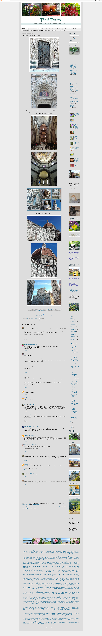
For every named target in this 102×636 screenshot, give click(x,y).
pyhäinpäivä (32, 602)
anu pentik (53, 551)
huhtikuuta (73, 334)
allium (61, 550)
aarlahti (26, 548)
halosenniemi (73, 569)
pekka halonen (68, 596)
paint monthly (53, 594)
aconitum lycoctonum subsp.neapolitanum (43, 548)
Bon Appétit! (76, 165)
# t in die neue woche (39, 310)
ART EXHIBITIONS (40, 28)
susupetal (47, 612)
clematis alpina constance (45, 557)
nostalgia (28, 593)
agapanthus (77, 548)
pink (67, 598)
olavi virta (47, 593)
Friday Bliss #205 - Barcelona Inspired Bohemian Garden (73, 290)
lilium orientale (41, 583)
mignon (59, 589)
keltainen (67, 578)
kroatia (54, 580)
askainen (26, 552)
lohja (66, 583)
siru (31, 609)
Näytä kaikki (77, 108)
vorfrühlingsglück (60, 621)
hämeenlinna (46, 574)
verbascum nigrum (37, 619)
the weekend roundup (64, 614)
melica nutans (32, 589)
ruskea (32, 606)
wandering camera (27, 622)
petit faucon (35, 597)
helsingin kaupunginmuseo (36, 571)
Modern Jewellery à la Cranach (75, 404)
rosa (76, 603)
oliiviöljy (50, 593)
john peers (75, 575)
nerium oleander (72, 592)
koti (46, 580)
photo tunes (70, 597)
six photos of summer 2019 (39, 609)
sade (44, 606)
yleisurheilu (32, 623)
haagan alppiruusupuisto (52, 569)
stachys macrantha (54, 610)
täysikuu (72, 617)
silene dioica (46, 608)
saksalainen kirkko (54, 606)
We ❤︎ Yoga (73, 349)
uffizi (75, 617)
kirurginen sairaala (74, 579)
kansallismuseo (43, 578)
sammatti (77, 606)
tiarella (72, 614)
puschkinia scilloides (61, 601)
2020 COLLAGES (67, 28)
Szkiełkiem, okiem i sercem (74, 65)
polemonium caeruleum (27, 599)
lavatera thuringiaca (68, 582)
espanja (33, 563)
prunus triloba (28, 601)
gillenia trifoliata (54, 567)
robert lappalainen (53, 603)
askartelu (35, 552)
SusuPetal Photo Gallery (73, 71)
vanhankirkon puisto (52, 618)
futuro (57, 566)
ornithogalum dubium (27, 594)
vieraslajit (26, 621)
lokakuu (77, 583)
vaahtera (42, 618)
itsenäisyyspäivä (38, 575)
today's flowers (29, 615)
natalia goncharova (49, 592)
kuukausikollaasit (27, 582)
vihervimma (38, 621)
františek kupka (31, 566)
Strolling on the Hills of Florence (75, 418)
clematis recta (25, 558)
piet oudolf (58, 598)
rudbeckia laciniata (48, 604)
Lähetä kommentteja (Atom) (30, 508)
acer (28, 548)
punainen (40, 601)
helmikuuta (73, 337)
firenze (31, 320)
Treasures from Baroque (74, 364)
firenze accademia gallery (27, 564)
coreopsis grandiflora (32, 558)
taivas (53, 613)
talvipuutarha (59, 613)
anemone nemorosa (31, 551)
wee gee (52, 622)
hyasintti (73, 572)
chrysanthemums (26, 557)
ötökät (54, 623)
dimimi (52, 559)
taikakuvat (50, 613)
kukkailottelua (62, 580)
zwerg (47, 623)
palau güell (29, 596)
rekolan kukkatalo (71, 602)
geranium (34, 567)
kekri (64, 578)
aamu (24, 548)
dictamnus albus (76, 558)
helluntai (73, 570)
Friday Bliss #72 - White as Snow (74, 360)
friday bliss (37, 566)
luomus (64, 584)
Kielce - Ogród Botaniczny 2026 (73, 67)
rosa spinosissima (33, 604)
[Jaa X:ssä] (41, 318)
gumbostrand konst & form (37, 569)
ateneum (60, 552)
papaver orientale (39, 596)
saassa (41, 606)
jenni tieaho (57, 575)
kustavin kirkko (76, 580)
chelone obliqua (66, 556)
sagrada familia (47, 606)
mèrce (36, 589)
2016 (71, 426)
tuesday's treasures (67, 615)
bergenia (56, 553)
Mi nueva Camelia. (73, 83)
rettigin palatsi (25, 603)
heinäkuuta (73, 329)
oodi (69, 593)
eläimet (56, 562)
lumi (53, 584)
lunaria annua (60, 584)
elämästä (59, 562)
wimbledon (66, 622)
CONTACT (54, 30)
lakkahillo (50, 582)
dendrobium (71, 558)
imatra (67, 574)
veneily (73, 618)
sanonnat (33, 607)
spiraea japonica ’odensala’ (34, 610)
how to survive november (31, 572)
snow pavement (47, 609)
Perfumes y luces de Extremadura (74, 82)
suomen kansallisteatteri (67, 610)
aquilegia (63, 551)
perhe (78, 596)
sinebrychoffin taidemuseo (56, 608)
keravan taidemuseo (73, 578)
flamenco (40, 564)
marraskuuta (74, 323)
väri (70, 621)
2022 (71, 316)
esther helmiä (44, 563)
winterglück (77, 622)
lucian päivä (50, 584)
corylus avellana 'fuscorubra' (50, 558)
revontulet (30, 603)
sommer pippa (57, 609)
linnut (51, 583)
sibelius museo (33, 608)
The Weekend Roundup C (74, 375)
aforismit (73, 548)
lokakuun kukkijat (25, 584)
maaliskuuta (73, 336)
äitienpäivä (50, 623)
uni (28, 618)
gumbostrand (30, 569)
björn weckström (61, 553)
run (68, 604)
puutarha (69, 601)
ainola (26, 550)
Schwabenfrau (73, 76)
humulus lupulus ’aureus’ (59, 572)
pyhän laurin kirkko (38, 602)
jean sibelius (52, 575)
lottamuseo (33, 584)
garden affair (76, 566)
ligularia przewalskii (26, 583)
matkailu (33, 588)
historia (73, 571)
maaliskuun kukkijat (58, 585)
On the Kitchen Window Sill (74, 381)
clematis (30, 557)
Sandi (25, 397)
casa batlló (34, 556)
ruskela (35, 606)
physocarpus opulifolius (27, 598)
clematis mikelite (61, 557)
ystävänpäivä (41, 623)
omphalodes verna (64, 593)
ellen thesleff (37, 562)
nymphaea (39, 593)
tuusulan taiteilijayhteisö (67, 617)
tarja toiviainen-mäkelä (75, 613)
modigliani (68, 589)
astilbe (45, 552)
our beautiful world (36, 594)
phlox (66, 597)
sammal (74, 606)
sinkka (70, 608)
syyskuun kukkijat (30, 613)
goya (72, 567)
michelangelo (51, 589)
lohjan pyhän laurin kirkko (71, 583)
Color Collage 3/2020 (74, 370)
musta (58, 591)
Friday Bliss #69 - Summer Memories (74, 415)
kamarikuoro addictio (27, 578)
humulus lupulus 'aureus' (49, 572)
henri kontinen (53, 571)
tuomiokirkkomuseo (42, 617)
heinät (50, 570)
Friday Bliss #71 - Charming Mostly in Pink (75, 378)
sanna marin (29, 607)
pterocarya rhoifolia (34, 601)
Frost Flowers (76, 120)
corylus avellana (42, 558)
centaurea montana (46, 556)
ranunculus (48, 602)
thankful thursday (55, 614)
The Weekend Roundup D (74, 357)
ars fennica (67, 551)
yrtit (38, 623)
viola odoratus (54, 621)
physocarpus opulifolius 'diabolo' (37, 598)
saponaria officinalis (38, 607)
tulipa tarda (25, 617)
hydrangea (77, 572)
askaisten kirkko (31, 552)
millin (61, 589)
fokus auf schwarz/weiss (74, 564)
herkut (58, 571)
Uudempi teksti (25, 506)
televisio (27, 614)
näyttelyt (43, 593)
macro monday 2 (71, 585)
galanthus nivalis (62, 566)
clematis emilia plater (54, 557)
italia (32, 575)
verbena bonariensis (44, 619)
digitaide (35, 559)
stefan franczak (60, 610)
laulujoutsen (58, 582)
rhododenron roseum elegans (44, 603)
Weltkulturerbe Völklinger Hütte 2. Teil (73, 78)
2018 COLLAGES (25, 30)
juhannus (39, 576)
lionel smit (54, 583)
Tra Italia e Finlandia (74, 101)
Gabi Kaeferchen (28, 444)
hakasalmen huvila (64, 569)
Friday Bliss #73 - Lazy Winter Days (75, 342)
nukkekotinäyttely (33, 593)
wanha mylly (33, 622)
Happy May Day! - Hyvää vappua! (76, 144)
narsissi (40, 592)
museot (47, 591)
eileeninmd (26, 455)
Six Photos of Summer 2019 (76, 114)
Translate (73, 38)
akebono (28, 550)
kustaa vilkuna (69, 580)
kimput (57, 579)
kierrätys (50, 579)
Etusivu (44, 506)
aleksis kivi (51, 550)
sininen (68, 608)
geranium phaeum (47, 567)
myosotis (27, 592)
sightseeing (41, 608)
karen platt (49, 578)
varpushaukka (69, 618)
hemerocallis (48, 571)
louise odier (40, 584)
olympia (53, 593)
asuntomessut (56, 552)
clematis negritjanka (68, 557)
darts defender (61, 558)
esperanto (37, 563)
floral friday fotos (51, 564)
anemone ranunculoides (39, 551)
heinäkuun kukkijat (44, 570)
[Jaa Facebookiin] (42, 318)
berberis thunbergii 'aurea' (50, 553)
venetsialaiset (77, 618)
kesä (78, 578)
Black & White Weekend (71, 553)
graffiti (75, 567)
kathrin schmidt (60, 578)
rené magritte (77, 602)
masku (31, 588)
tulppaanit (29, 617)
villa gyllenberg (46, 621)
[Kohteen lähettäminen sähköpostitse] (39, 318)
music (50, 591)
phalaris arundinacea (51, 597)
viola (50, 621)
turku (48, 617)
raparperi (52, 602)
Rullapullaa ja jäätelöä (74, 95)
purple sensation (51, 601)
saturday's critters (50, 607)
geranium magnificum (40, 567)
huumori (67, 572)
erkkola (70, 562)
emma (67, 562)
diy (61, 559)
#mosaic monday (49, 309)
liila (31, 583)
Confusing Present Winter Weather (75, 398)
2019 (71, 421)
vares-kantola (64, 618)
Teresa (25, 473)
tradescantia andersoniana (55, 615)
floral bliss (45, 564)
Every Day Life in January (74, 347)
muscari (43, 591)
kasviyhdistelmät (54, 578)
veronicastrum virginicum (74, 619)
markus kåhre (67, 587)
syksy (58, 612)
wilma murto (61, 622)
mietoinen (55, 589)
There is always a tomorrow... (73, 61)
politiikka (32, 599)
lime (45, 583)
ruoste (27, 606)
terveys (50, 614)
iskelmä (27, 575)
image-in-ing (60, 574)
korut (44, 580)
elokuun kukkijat (47, 562)
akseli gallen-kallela (34, 550)
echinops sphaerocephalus (42, 561)
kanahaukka (34, 578)
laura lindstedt (62, 582)
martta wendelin (76, 587)
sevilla (78, 607)
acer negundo (32, 548)
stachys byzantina (47, 610)
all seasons (56, 550)
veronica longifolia (67, 619)
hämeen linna (40, 574)
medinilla (75, 588)
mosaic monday (36, 320)
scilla (61, 607)
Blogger (59, 627)
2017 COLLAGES (34, 30)
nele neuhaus (66, 592)
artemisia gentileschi (72, 551)
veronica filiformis (59, 619)
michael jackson (46, 589)
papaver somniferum (46, 596)
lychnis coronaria (30, 585)
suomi (34, 612)
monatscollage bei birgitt (74, 589)
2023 (71, 314)
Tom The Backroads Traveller (74, 59)
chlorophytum (76, 556)
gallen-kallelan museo (69, 566)
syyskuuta (73, 326)
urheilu (30, 618)
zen (45, 623)
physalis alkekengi (76, 597)
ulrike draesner (25, 618)
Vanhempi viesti (62, 506)
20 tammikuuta (30, 435)
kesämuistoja (39, 579)
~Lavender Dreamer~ (28, 480)
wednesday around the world (42, 622)
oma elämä (58, 593)
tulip (73, 615)
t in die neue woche (43, 320)
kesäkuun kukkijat (32, 579)
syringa (67, 612)
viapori (24, 621)
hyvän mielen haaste (34, 574)
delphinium (66, 558)
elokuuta (73, 327)
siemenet (37, 608)
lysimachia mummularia (38, 585)
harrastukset (25, 570)
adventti (70, 548)
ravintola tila (56, 602)
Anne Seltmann (27, 353)
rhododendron (35, 603)
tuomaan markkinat (35, 617)
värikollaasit (75, 621)
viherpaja (34, 621)
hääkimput (51, 574)
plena (75, 598)
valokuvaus (46, 618)
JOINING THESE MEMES (44, 30)
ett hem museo (49, 563)
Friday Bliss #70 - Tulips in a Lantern (74, 395)
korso (42, 580)
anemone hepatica (72, 550)
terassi (47, 614)
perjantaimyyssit (29, 597)
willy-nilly (56, 622)
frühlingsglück (44, 566)
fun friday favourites (52, 566)
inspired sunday (75, 574)
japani (43, 575)
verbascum (31, 619)
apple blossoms (58, 551)
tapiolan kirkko (68, 613)
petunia (39, 597)
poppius (45, 599)
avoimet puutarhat (70, 552)
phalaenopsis (44, 597)
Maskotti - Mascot (76, 132)
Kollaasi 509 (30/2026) (74, 98)
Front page (25, 28)
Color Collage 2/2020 (74, 387)
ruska (29, 606)
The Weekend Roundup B (74, 392)
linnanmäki (48, 583)
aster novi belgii (41, 552)
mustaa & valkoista (63, 591)
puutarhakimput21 (75, 601)
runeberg (71, 604)
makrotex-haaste (31, 587)
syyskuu (24, 613)
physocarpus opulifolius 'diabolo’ (49, 598)
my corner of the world (73, 591)
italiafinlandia (27, 344)
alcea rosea (46, 550)
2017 (71, 424)
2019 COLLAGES (76, 28)
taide (46, 613)
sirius (30, 609)
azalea (75, 552)
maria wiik (58, 587)
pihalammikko (63, 598)
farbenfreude (62, 563)
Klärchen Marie (27, 426)
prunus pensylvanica (73, 599)
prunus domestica (66, 599)
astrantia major (50, 552)
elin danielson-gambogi (29, 562)
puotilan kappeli (45, 601)
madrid (76, 585)
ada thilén (67, 548)
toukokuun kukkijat (40, 615)
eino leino (76, 561)
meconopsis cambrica (69, 588)
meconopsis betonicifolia (59, 588)
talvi (55, 613)
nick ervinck (77, 592)
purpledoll (55, 601)
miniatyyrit (64, 589)
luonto (73, 584)
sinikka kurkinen (64, 608)
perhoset (24, 597)
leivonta (74, 582)
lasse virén (53, 582)
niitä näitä (25, 593)
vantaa (57, 618)
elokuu (41, 562)
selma (71, 607)
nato (53, 592)
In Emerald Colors (74, 352)
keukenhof (43, 579)
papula (52, 596)
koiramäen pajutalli (33, 580)
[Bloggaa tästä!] (40, 318)
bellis (44, 553)
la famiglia (40, 582)
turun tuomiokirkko (56, 617)
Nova (25, 327)
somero (52, 609)
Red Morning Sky (74, 362)
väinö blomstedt (67, 621)
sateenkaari (44, 607)
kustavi (73, 580)
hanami (77, 569)
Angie (25, 435)
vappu (60, 618)
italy (34, 575)
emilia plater (64, 562)
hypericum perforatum (27, 574)
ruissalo (54, 604)
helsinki (43, 571)
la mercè (43, 582)
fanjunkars (57, 563)
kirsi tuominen (68, 579)
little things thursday (60, 583)
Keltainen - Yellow (76, 154)
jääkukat (69, 576)
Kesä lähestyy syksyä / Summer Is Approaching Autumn (74, 89)
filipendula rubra (73, 563)
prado (56, 599)
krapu (51, 580)
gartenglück (26, 567)
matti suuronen (51, 588)
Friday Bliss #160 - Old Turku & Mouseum (76, 160)
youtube (36, 623)
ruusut (38, 606)
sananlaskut (25, 607)
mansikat (50, 587)
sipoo (24, 609)
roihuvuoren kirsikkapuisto (70, 603)
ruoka (24, 606)
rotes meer (43, 604)
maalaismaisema (47, 585)
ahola (24, 550)
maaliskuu (52, 585)
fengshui (68, 563)
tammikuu (64, 613)
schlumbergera (57, 607)
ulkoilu (77, 617)
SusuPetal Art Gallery (73, 87)
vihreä (42, 621)
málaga (39, 587)
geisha (30, 567)
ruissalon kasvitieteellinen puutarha (61, 604)
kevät (47, 579)
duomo (28, 320)
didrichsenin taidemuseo (28, 559)
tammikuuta (74, 339)
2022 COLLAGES (49, 28)
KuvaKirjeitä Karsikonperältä (73, 94)
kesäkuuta (73, 331)
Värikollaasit (72, 97)
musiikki (54, 591)
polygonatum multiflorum (38, 599)
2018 (71, 422)
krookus (57, 580)
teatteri (24, 614)
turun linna (51, 617)
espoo (40, 563)
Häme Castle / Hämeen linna (73, 73)
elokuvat (53, 562)
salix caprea (59, 606)
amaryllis (63, 550)
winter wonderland (71, 622)
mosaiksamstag (35, 591)
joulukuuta (73, 321)
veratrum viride (26, 619)
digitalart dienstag (42, 559)
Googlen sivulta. (35, 504)
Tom (25, 391)
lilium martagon (35, 583)
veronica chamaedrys (52, 619)
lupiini (76, 584)
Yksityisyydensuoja (26, 504)
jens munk (61, 575)
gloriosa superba (60, 567)
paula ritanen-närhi (62, 596)
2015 (71, 427)
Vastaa (25, 341)
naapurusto (31, 592)
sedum (63, 607)
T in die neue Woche (73, 355)
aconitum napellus (55, 548)
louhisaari (36, 584)
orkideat (77, 593)
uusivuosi (38, 618)
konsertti (39, 580)
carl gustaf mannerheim (27, 556)
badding (77, 552)
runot (78, 604)
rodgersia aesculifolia (60, 603)
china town (72, 556)
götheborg (45, 569)
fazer (66, 563)
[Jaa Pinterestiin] (43, 318)
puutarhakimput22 (26, 602)
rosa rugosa (27, 604)
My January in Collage (74, 344)
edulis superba (61, 561)
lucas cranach (45, 584)
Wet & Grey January (73, 401)
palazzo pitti (33, 596)
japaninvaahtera (47, 575)
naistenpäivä (36, 592)
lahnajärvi (46, 582)
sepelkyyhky (75, 607)
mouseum (40, 591)
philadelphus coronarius (60, 597)
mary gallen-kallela (26, 588)
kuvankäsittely (35, 582)
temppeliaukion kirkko (39, 614)
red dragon (61, 602)
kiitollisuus (53, 579)
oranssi (72, 593)
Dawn (25, 464)
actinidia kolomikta (62, 548)
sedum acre (68, 607)
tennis (44, 614)
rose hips (39, 604)
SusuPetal (72, 105)
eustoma (54, 563)
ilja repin (54, 574)
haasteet (58, 569)
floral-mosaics (58, 564)
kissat (78, 579)
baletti (24, 553)
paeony (48, 594)
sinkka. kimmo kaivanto (75, 608)
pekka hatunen (74, 596)
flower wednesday (65, 564)
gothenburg (69, 567)
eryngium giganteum (27, 563)
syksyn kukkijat (62, 612)
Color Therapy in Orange (74, 384)
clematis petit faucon (75, 557)
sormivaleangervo (73, 609)
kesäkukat (25, 579)
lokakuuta (73, 324)
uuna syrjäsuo (34, 618)
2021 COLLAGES (58, 28)
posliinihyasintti (49, 599)
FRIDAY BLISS (39, 315)
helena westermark (55, 570)
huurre (70, 572)
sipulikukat (27, 609)
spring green (41, 610)
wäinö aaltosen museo (26, 623)
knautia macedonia (26, 580)
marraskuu (71, 587)
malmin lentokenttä (44, 587)
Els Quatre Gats (74, 350)
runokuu (75, 604)
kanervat (38, 578)
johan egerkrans (70, 575)
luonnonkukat (69, 584)
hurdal (64, 572)
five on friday (35, 564)
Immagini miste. (73, 102)
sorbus (68, 609)
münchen (24, 592)
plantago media (70, 598)
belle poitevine (40, 553)
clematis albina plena (36, 557)
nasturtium (44, 592)
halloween (69, 569)
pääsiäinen (44, 602)
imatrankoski (70, 574)
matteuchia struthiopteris (43, 588)
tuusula (61, 617)
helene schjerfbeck (63, 570)
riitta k (25, 404)
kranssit (48, 580)
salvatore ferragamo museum (67, 606)
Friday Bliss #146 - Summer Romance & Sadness (76, 126)
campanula (77, 554)
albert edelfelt (41, 550)
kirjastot (61, 579)
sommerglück (63, 609)
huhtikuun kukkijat (40, 572)
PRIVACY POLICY (62, 30)
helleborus (69, 570)
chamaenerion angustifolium (56, 556)
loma (29, 584)
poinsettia (77, 598)
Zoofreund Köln (27, 414)
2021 (71, 318)
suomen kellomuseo (75, 610)
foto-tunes (25, 566)
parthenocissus (56, 596)
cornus (38, 558)
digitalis (49, 559)
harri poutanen (29, 570)
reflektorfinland (65, 602)
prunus (61, 599)
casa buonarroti (39, 556)
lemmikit (77, 582)
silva (49, 608)
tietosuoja (75, 614)
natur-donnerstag (59, 592)
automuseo (65, 552)
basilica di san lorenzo (34, 553)
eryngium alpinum (75, 562)
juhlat (47, 576)
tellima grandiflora (32, 614)
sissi (33, 609)
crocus (57, 558)
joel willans (65, 575)
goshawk (65, 567)
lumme (56, 584)
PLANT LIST (31, 28)
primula (58, 599)
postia (53, 599)
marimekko (63, 587)
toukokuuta (73, 332)
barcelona (27, 553)
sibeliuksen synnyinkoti (26, 608)
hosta (76, 571)
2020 (71, 319)
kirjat (64, 579)
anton (45, 551)
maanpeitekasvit (64, 585)
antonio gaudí (48, 551)
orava (75, 593)
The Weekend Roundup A (74, 412)
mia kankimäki (40, 589)
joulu (78, 575)
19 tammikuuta (30, 327)
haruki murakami (35, 570)
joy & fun (31, 576)
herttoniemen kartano (64, 571)
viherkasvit (30, 621)
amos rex (67, 550)
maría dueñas (54, 587)
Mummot (72, 106)
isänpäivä (30, 575)
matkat (37, 588)
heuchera (70, 571)
